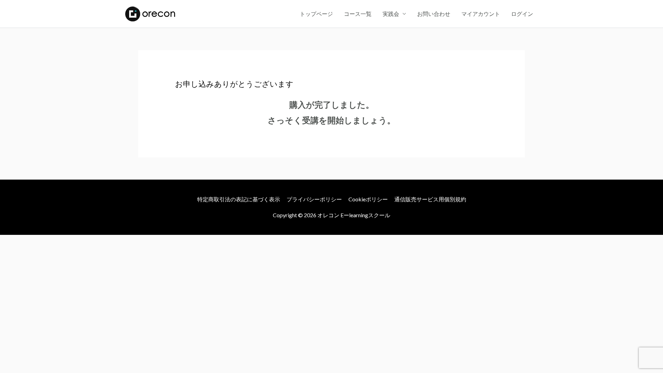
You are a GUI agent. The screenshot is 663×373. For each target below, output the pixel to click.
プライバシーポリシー (314, 199)
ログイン (522, 13)
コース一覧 (358, 13)
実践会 (391, 13)
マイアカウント (480, 13)
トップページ (316, 13)
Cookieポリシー (368, 199)
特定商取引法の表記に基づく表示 (238, 199)
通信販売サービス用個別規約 (430, 199)
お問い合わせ (433, 13)
